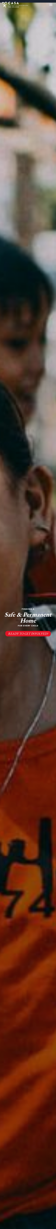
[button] (51, 5)
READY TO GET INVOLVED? (28, 634)
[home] (15, 5)
